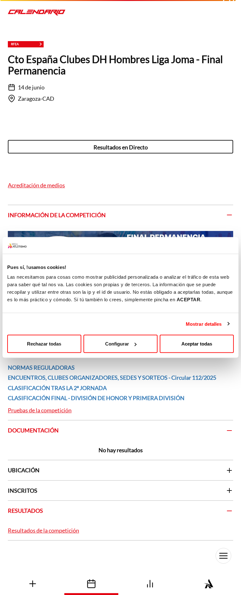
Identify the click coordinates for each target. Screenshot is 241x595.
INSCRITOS (22, 490)
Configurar (117, 343)
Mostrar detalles (204, 323)
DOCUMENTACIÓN (33, 430)
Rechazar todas (44, 343)
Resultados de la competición (43, 530)
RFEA (208, 583)
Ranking (149, 583)
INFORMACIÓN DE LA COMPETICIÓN (57, 215)
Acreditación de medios (36, 185)
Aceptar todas (196, 343)
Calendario (91, 583)
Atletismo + (32, 583)
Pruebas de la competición (40, 410)
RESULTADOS (25, 510)
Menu (223, 556)
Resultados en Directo (121, 147)
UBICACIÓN (24, 470)
